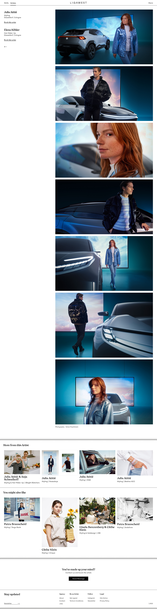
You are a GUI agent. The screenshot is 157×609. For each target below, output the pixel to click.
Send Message (78, 579)
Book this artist (10, 22)
